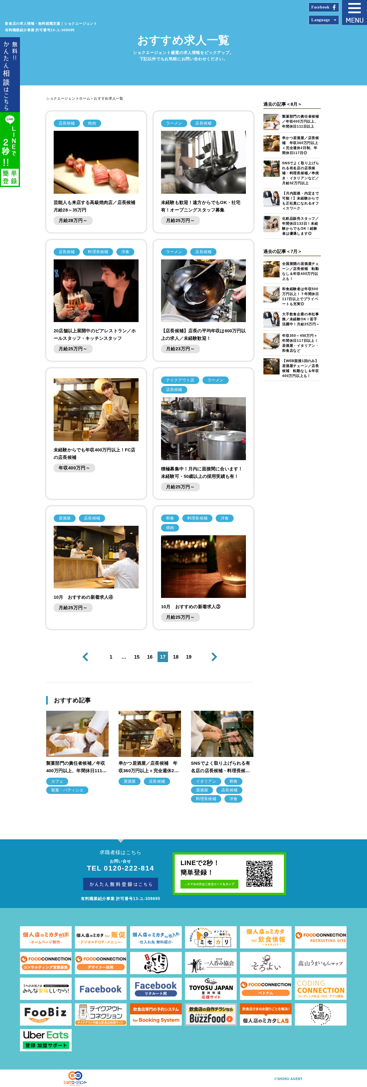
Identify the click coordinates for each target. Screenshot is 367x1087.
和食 (170, 518)
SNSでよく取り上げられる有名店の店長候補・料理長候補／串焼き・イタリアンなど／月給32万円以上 (300, 173)
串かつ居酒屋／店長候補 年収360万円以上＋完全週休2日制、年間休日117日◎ (149, 767)
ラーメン (174, 123)
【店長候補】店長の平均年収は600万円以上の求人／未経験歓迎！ (203, 334)
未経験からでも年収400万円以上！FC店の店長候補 (95, 453)
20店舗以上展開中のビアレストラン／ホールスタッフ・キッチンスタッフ (95, 334)
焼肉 (92, 123)
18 (176, 657)
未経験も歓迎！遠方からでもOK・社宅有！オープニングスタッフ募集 (200, 206)
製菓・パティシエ (67, 790)
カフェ (57, 781)
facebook (320, 7)
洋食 (125, 252)
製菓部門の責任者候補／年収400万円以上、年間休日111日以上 (300, 121)
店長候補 (67, 123)
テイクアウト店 (180, 380)
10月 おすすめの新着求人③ (191, 606)
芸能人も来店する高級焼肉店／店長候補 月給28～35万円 (96, 206)
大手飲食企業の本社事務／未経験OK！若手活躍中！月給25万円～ (301, 319)
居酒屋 (65, 518)
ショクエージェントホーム (68, 98)
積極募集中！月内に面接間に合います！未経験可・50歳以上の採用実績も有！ (202, 472)
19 (188, 657)
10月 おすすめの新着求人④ (83, 597)
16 (150, 657)
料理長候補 (98, 252)
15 (137, 657)
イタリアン (206, 781)
